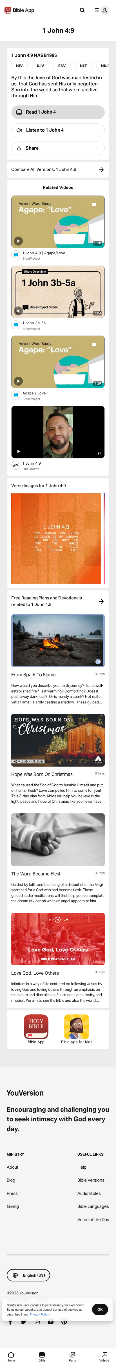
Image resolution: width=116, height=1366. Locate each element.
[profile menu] (100, 10)
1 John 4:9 (36, 463)
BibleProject (31, 259)
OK (100, 1309)
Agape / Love (39, 392)
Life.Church (31, 469)
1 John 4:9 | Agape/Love (49, 252)
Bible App (36, 1042)
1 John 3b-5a (39, 322)
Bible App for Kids (76, 1042)
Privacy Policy (39, 1314)
